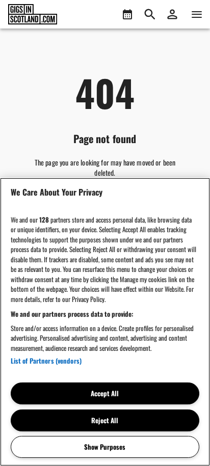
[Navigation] (196, 14)
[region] (105, 322)
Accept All (105, 393)
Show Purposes (104, 447)
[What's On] (127, 14)
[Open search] (150, 14)
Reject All (104, 420)
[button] (172, 14)
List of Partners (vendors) (46, 360)
